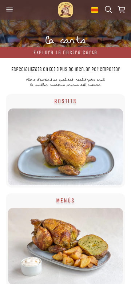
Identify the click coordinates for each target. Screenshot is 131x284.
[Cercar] (108, 10)
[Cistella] (121, 10)
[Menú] (9, 10)
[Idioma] (94, 10)
